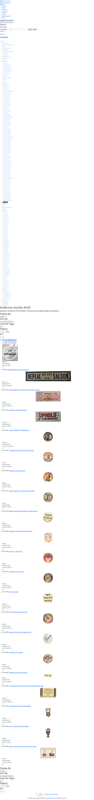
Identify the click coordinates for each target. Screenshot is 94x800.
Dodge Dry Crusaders (16, 652)
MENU (2, 4)
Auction (4, 6)
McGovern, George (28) (8, 162)
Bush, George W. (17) (7, 94)
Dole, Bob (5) (6, 112)
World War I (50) (5, 303)
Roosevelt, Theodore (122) (8, 179)
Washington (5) (6, 283)
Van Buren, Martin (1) (7, 195)
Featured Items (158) (6, 56)
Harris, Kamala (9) (7, 134)
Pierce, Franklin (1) (7, 172)
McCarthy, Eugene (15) (8, 69)
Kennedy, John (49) (7, 152)
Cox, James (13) (6, 107)
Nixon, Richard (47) (7, 167)
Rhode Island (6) (6, 270)
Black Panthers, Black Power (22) (8, 44)
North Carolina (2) (7, 260)
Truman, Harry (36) (7, 192)
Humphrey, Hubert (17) (8, 144)
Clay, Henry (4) (6, 101)
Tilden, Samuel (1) (7, 190)
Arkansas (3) (6, 215)
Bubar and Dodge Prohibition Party (20, 632)
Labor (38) (4, 76)
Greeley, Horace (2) (7, 129)
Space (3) (4, 205)
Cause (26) (4, 46)
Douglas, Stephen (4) (7, 114)
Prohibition (9, 340)
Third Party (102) (5, 290)
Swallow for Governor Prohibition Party (21, 450)
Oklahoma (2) (6, 265)
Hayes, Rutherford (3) (7, 139)
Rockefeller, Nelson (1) (7, 71)
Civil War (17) (5, 53)
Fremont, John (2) (7, 121)
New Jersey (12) (6, 255)
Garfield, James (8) (7, 122)
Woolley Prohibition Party (17, 471)
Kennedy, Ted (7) (7, 66)
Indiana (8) (6, 230)
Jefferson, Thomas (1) (7, 147)
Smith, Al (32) (6, 184)
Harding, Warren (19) (7, 132)
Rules (3, 17)
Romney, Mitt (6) (7, 175)
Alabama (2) (6, 212)
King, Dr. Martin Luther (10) (8, 51)
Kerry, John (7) (6, 154)
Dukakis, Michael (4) (7, 116)
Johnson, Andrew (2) (7, 149)
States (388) (4, 210)
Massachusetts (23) (7, 242)
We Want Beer (13, 592)
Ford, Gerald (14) (7, 119)
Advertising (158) (5, 43)
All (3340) (3, 41)
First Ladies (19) (5, 58)
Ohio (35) (5, 263)
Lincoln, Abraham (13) (7, 157)
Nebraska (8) (6, 250)
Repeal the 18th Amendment (18, 672)
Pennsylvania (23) (7, 268)
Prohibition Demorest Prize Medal (20, 706)
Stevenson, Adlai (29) (7, 185)
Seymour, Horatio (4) (7, 182)
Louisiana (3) (6, 237)
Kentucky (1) (6, 235)
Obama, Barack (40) (7, 169)
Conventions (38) (5, 54)
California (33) (6, 217)
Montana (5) (6, 248)
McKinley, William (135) (8, 164)
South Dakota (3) (7, 273)
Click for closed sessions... (6, 22)
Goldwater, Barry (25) (7, 124)
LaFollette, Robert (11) (7, 295)
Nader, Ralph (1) (6, 293)
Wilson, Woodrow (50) (7, 200)
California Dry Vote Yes (16, 572)
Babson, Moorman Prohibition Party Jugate (22, 746)
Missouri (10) (6, 247)
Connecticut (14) (6, 220)
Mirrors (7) (4, 81)
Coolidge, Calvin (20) (7, 106)
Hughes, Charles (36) (7, 142)
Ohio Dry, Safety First (16, 551)
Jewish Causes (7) (5, 74)
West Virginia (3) (6, 285)
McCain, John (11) (7, 159)
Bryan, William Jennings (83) (8, 91)
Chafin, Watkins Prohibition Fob (19, 430)
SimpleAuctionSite (50, 798)
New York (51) (6, 258)
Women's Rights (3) (6, 301)
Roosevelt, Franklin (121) (8, 177)
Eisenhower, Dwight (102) (8, 117)
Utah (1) (5, 278)
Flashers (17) (5, 59)
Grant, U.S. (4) (6, 127)
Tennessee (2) (6, 275)
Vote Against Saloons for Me (18, 612)
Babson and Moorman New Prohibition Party (23, 511)
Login (3, 14)
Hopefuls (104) (5, 61)
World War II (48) (5, 305)
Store (3, 7)
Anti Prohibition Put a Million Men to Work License (24, 390)
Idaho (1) (5, 227)
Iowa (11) (5, 232)
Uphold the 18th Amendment (17, 410)
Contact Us (5, 11)
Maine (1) (5, 238)
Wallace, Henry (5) (7, 298)
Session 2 (2, 34)
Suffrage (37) (5, 288)
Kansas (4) (5, 233)
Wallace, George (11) (7, 296)
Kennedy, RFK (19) (7, 64)
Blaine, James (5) (6, 89)
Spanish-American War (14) (7, 207)
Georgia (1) (6, 225)
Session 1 (2, 31)
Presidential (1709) (6, 84)
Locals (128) (5, 79)
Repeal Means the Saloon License (18, 370)
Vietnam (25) (5, 300)
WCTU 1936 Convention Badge (19, 726)
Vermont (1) (6, 280)
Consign (4, 12)
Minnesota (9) (6, 245)
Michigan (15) (6, 243)
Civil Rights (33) (5, 49)
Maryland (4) (6, 240)
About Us (4, 9)
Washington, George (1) (8, 197)
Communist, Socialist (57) (7, 48)
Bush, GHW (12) (6, 96)
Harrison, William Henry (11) (8, 137)
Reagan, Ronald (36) (7, 174)
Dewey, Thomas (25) (7, 111)
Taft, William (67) (7, 187)
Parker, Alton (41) (7, 170)
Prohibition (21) (5, 202)
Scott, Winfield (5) (7, 180)
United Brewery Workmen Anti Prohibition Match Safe (26, 686)
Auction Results (6, 16)
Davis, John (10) (6, 109)
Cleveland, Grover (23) (7, 99)
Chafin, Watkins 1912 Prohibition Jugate (21, 491)
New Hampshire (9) (7, 253)
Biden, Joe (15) (6, 86)
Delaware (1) (6, 222)
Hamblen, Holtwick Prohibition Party (20, 531)
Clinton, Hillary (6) (7, 104)
